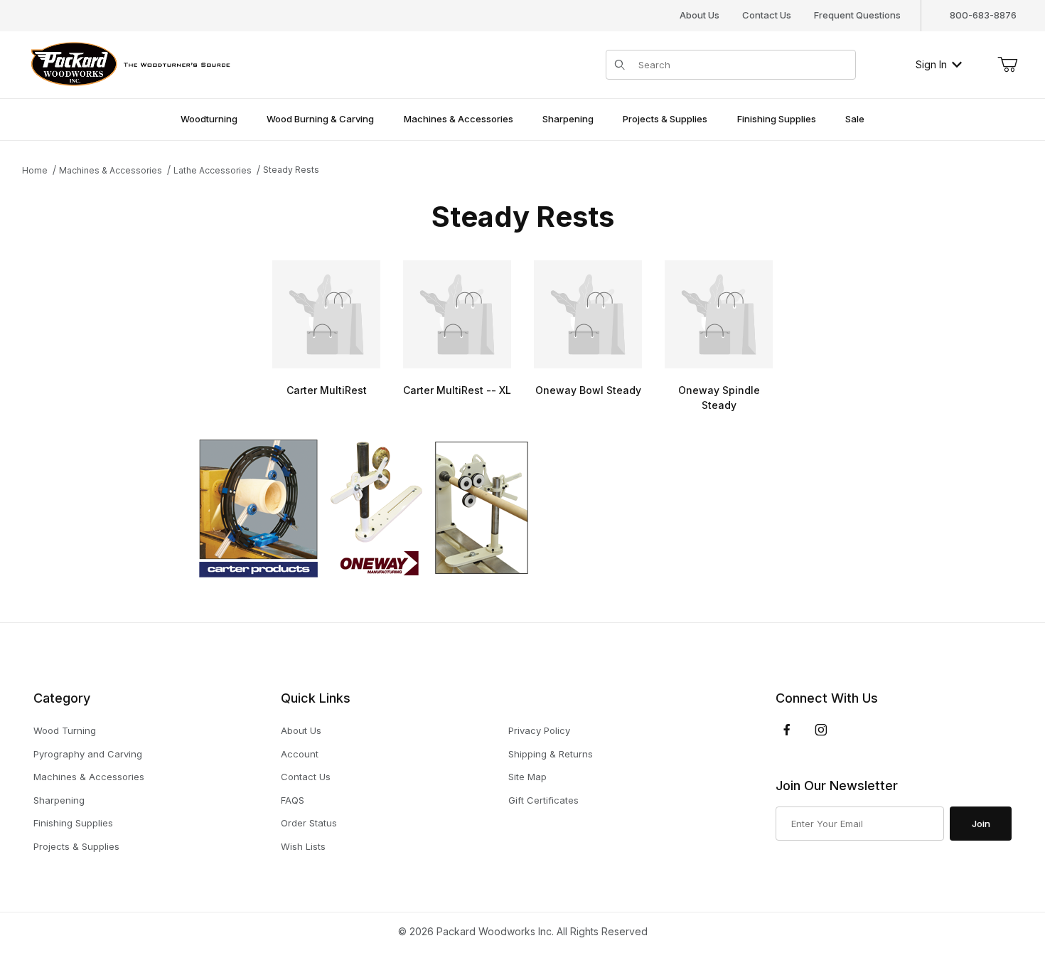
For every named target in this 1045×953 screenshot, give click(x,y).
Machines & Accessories (88, 776)
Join (981, 823)
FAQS (292, 800)
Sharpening (59, 800)
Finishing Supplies (73, 823)
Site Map (527, 776)
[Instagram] (821, 729)
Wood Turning (64, 730)
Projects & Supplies (76, 846)
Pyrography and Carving (87, 754)
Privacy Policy (539, 730)
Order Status (309, 823)
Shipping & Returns (550, 754)
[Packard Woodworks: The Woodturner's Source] (128, 63)
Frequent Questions (857, 15)
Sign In (931, 64)
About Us (699, 15)
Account (299, 754)
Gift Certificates (543, 800)
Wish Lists (303, 846)
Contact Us (766, 15)
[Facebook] (787, 729)
